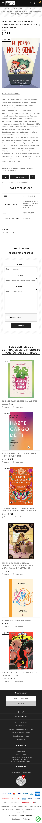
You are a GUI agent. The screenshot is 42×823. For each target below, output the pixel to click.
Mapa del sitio (21, 722)
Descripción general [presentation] (21, 253)
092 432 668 (21, 755)
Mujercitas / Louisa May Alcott (16, 620)
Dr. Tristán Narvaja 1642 (21, 773)
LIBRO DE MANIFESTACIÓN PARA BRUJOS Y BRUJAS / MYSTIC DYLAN (19, 509)
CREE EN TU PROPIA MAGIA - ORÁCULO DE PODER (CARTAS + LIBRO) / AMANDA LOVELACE (17, 565)
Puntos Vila (21, 726)
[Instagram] (23, 711)
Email (21, 275)
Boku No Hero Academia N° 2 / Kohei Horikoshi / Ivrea (19, 674)
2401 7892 (21, 751)
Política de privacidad (21, 733)
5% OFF (5, 633)
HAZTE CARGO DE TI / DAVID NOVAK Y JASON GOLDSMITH (21, 454)
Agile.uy (26, 819)
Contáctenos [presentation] (21, 248)
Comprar (7, 407)
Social (5, 230)
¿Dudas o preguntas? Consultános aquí (18, 182)
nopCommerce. (26, 816)
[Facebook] (18, 711)
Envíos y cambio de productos (21, 729)
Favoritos (32, 177)
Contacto (21, 740)
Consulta (21, 287)
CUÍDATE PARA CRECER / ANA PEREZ (20, 401)
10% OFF (6, 40)
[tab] (21, 249)
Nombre (21, 264)
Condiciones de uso (21, 736)
